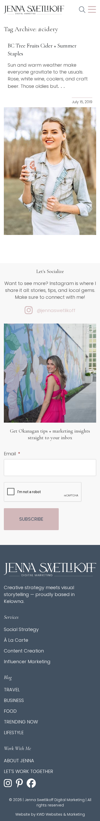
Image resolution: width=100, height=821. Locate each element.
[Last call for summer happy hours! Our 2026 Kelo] (50, 385)
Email (12, 454)
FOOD (10, 711)
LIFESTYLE (14, 732)
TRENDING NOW (21, 722)
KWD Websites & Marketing (61, 814)
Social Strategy (21, 629)
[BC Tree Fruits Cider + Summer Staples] (50, 171)
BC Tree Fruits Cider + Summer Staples (42, 49)
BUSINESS (14, 700)
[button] (82, 10)
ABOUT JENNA (19, 760)
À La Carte (16, 640)
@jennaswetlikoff (56, 310)
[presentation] (43, 492)
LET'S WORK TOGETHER (28, 771)
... (62, 86)
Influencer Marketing (27, 661)
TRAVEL (12, 689)
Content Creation (24, 651)
